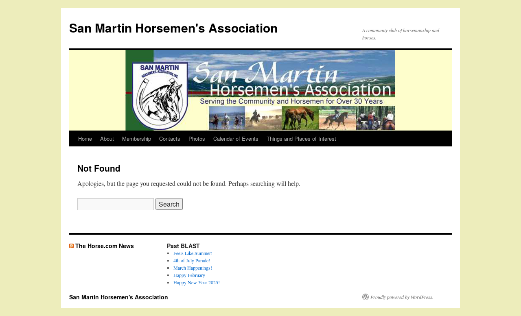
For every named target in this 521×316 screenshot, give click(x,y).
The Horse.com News (104, 246)
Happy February (189, 275)
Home (85, 138)
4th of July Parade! (191, 260)
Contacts (169, 138)
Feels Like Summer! (192, 253)
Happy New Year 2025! (196, 282)
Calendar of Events (235, 138)
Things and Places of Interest (301, 138)
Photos (196, 138)
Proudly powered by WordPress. (401, 297)
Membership (136, 138)
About (107, 138)
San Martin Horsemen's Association (173, 27)
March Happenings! (192, 267)
